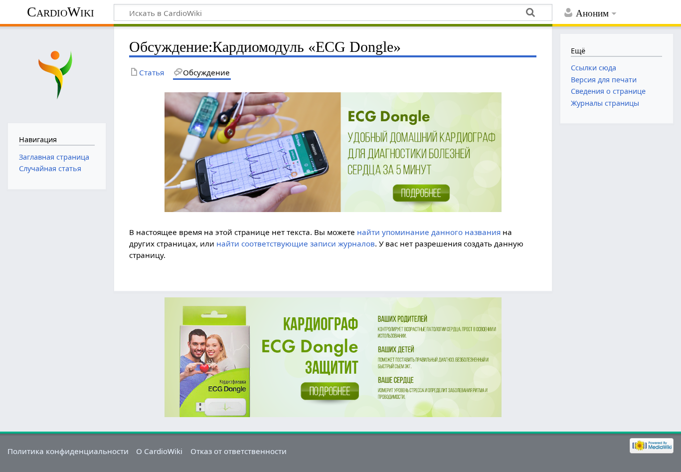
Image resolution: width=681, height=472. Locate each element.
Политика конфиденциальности (68, 451)
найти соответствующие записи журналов (295, 243)
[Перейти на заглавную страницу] (56, 73)
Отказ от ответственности (238, 451)
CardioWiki (60, 11)
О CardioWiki (159, 451)
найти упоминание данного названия (429, 232)
